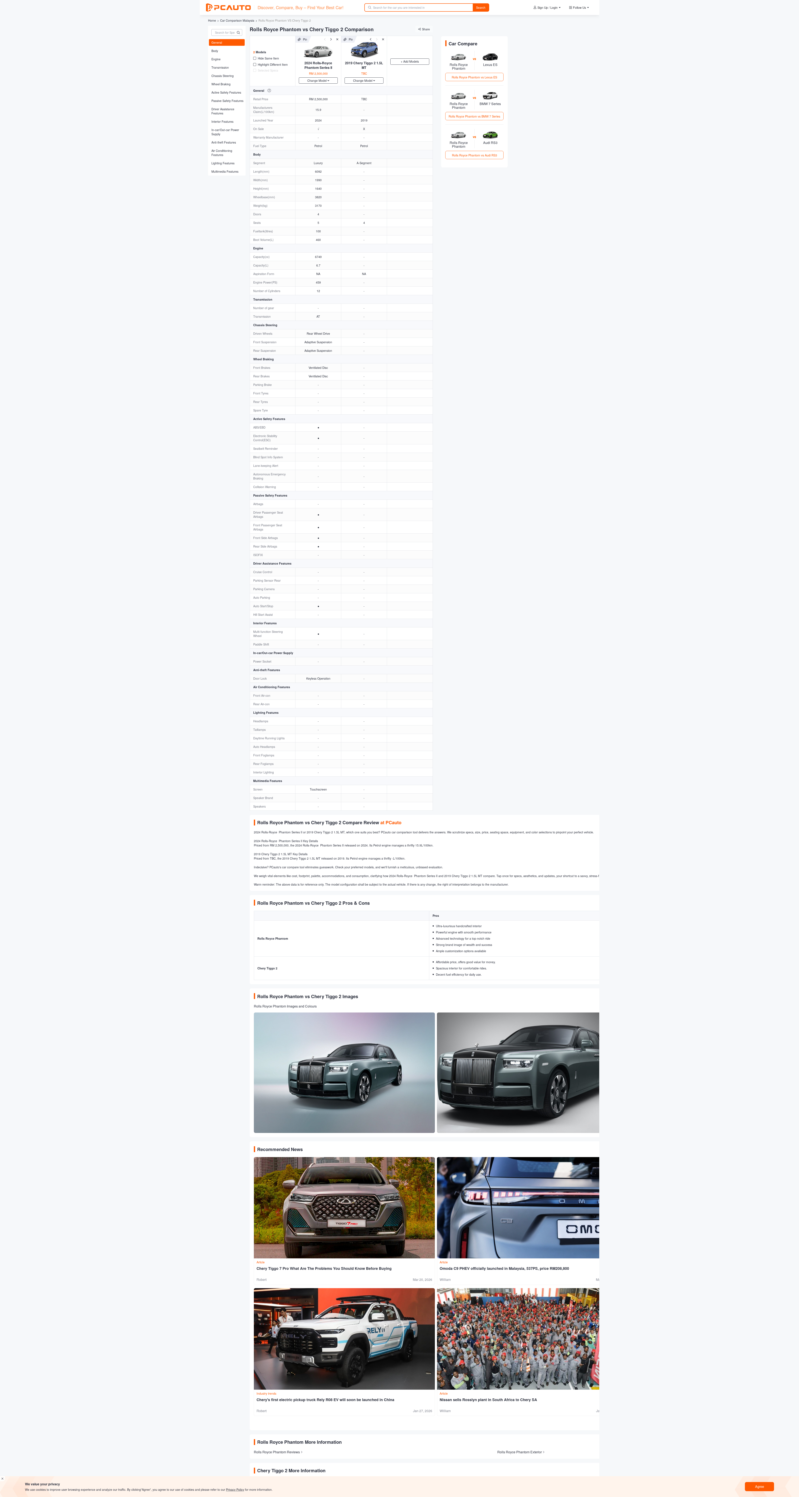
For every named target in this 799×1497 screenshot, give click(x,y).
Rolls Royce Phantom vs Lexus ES (474, 77)
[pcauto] (228, 7)
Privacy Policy (235, 1489)
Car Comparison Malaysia (237, 20)
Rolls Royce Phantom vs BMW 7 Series (474, 116)
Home (212, 20)
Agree (759, 1486)
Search (480, 7)
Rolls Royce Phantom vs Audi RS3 (474, 155)
